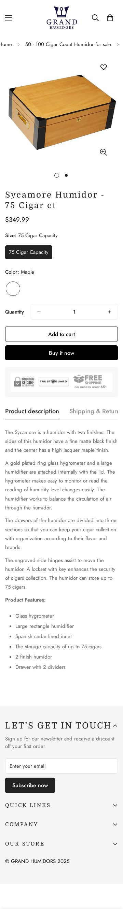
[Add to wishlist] (103, 67)
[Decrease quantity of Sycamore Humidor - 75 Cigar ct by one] (39, 311)
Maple (13, 288)
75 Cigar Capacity (29, 252)
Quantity (14, 312)
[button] (110, 18)
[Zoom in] (103, 152)
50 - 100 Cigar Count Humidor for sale (68, 44)
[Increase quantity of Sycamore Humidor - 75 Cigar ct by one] (110, 311)
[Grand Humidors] (61, 17)
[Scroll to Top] (111, 873)
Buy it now (61, 353)
